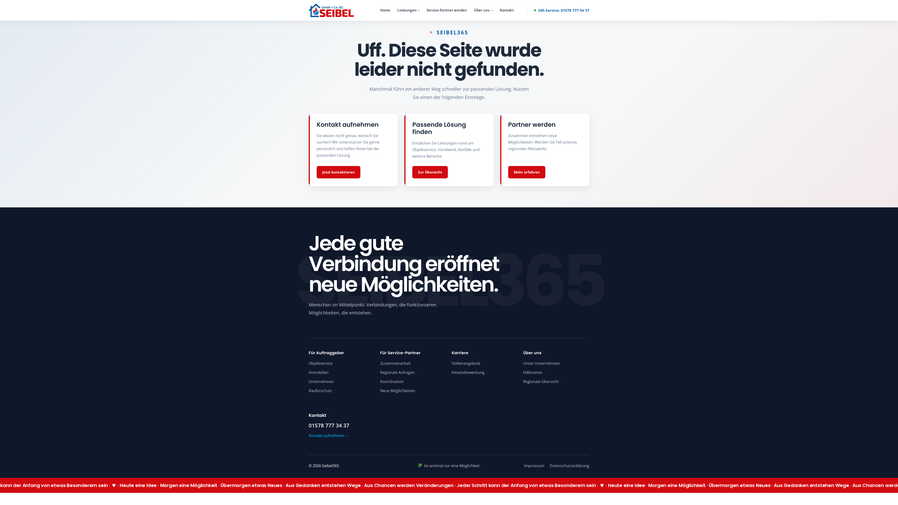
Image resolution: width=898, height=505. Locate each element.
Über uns (482, 10)
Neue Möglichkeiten (397, 390)
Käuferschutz (320, 390)
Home (385, 10)
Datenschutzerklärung (569, 465)
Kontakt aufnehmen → (329, 435)
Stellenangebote (466, 363)
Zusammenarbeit (395, 363)
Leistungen (407, 10)
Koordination (392, 381)
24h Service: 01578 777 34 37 (563, 10)
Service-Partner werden (447, 10)
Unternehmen (321, 381)
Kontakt (507, 10)
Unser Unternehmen (541, 363)
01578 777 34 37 (329, 425)
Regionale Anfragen (397, 372)
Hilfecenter (533, 372)
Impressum (534, 465)
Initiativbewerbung (468, 372)
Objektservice (321, 363)
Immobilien (319, 372)
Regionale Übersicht (541, 381)
